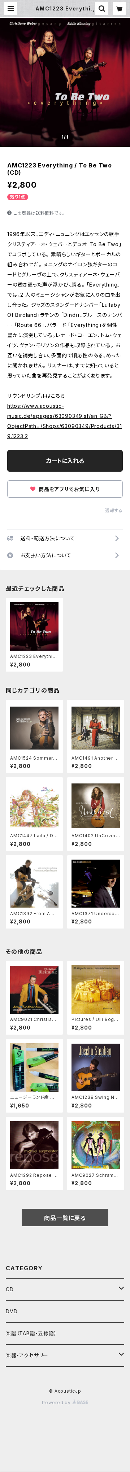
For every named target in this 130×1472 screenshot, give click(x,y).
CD (10, 1289)
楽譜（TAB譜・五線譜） (31, 1333)
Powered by (57, 1402)
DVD (11, 1311)
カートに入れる (65, 460)
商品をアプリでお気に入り (68, 489)
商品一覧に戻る (65, 1218)
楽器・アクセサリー (27, 1355)
